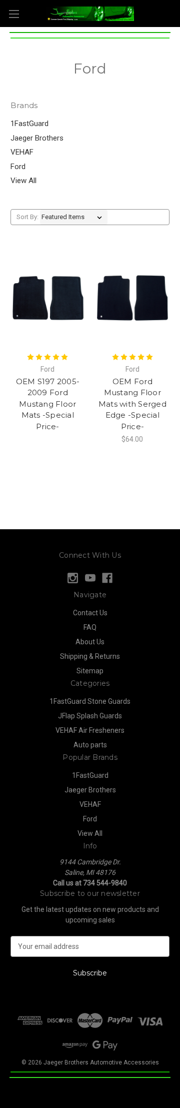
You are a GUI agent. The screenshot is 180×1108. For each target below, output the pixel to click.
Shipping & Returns (90, 656)
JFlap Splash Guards (90, 716)
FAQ (90, 627)
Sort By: (27, 217)
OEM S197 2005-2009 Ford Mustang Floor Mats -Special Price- (48, 404)
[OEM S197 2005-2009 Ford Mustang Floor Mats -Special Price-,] (48, 298)
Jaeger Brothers (37, 138)
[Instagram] (73, 578)
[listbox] (74, 217)
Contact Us (90, 613)
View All (23, 180)
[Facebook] (107, 578)
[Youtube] (90, 578)
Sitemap (90, 671)
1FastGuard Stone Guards (90, 701)
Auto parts (90, 745)
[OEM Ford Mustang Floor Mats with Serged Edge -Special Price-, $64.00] (132, 298)
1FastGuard (29, 123)
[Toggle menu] (14, 14)
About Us (90, 642)
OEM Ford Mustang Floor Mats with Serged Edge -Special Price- (132, 404)
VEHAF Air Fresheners (90, 730)
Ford (18, 166)
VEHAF (22, 152)
